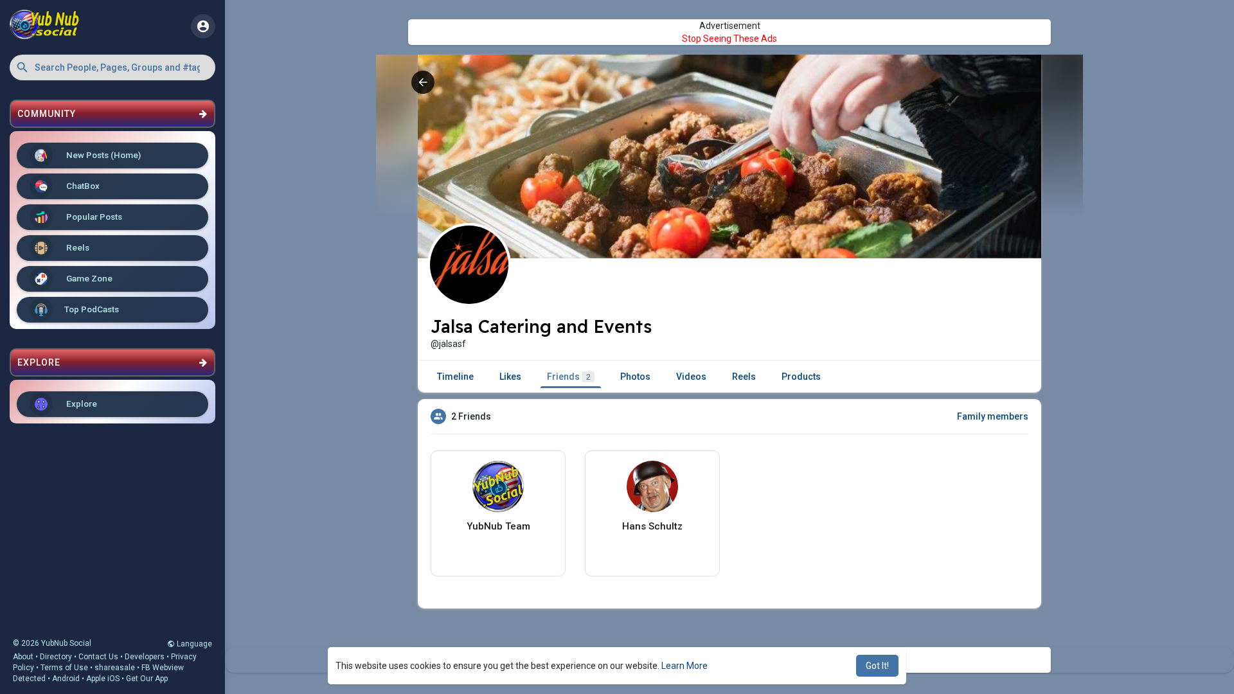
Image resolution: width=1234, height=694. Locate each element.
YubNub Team (498, 526)
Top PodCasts (91, 309)
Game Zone (88, 278)
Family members (992, 416)
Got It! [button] (877, 666)
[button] (112, 67)
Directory (56, 656)
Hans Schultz (652, 526)
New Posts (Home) (102, 155)
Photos (635, 376)
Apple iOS (103, 678)
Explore (80, 403)
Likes (510, 376)
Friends (569, 376)
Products (801, 376)
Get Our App (147, 678)
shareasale (114, 667)
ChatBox (82, 186)
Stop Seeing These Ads (729, 38)
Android (66, 678)
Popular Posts (93, 216)
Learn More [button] (684, 666)
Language (193, 643)
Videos (691, 376)
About (23, 656)
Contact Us (98, 656)
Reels (76, 247)
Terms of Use (64, 667)
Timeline (455, 376)
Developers (145, 656)
